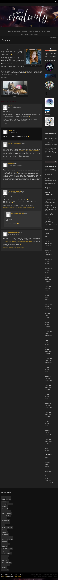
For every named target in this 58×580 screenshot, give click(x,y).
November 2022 (48, 284)
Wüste (8, 565)
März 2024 (47, 266)
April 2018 (47, 398)
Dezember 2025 (48, 243)
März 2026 (47, 236)
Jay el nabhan (4, 541)
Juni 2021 (47, 317)
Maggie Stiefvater (5, 550)
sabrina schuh (4, 558)
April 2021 (47, 322)
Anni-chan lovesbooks (14, 191)
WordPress (4, 576)
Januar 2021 (47, 326)
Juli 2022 (46, 290)
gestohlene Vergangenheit (7, 527)
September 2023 (48, 268)
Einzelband (8, 515)
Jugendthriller (4, 546)
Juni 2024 (47, 261)
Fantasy (3, 522)
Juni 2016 (47, 443)
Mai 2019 (47, 369)
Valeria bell (8, 562)
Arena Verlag (7, 496)
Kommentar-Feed (49, 482)
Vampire (3, 565)
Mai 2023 (47, 272)
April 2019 (47, 371)
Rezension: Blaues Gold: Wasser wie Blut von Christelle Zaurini (50, 204)
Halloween (4, 529)
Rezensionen (17, 31)
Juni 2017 (47, 421)
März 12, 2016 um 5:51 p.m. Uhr (14, 107)
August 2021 (47, 313)
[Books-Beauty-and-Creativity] (29, 6)
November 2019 (48, 358)
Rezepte (48, 31)
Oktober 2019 (48, 360)
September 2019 (48, 362)
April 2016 (47, 448)
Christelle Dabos (5, 501)
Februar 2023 (48, 279)
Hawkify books (5, 534)
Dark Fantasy (9, 504)
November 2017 (48, 410)
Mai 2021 (47, 320)
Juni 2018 (47, 394)
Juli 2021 (46, 315)
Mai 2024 (47, 263)
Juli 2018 (46, 392)
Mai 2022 (47, 295)
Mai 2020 (47, 344)
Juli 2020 (46, 340)
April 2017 (47, 425)
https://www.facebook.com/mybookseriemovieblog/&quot (17, 241)
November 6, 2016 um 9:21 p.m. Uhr (15, 165)
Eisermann (4, 518)
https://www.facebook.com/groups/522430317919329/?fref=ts (18, 207)
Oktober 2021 (48, 308)
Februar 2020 (48, 351)
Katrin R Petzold (5, 548)
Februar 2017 (48, 430)
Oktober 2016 (48, 439)
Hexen (10, 536)
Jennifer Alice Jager (5, 543)
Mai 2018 (47, 396)
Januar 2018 (47, 405)
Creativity (37, 31)
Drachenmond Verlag (6, 511)
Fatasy (8, 522)
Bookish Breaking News (28, 31)
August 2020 (47, 338)
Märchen (3, 553)
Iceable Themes (18, 576)
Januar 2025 (47, 252)
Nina (46, 213)
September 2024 (48, 259)
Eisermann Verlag (5, 520)
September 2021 (48, 311)
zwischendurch (5, 569)
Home (51, 37)
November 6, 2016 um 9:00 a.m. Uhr (15, 145)
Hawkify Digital (5, 536)
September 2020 (48, 335)
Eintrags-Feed (48, 480)
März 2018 (47, 401)
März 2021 (47, 324)
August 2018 (47, 389)
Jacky (10, 130)
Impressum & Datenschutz (26, 34)
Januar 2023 (47, 281)
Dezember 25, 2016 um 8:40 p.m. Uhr (18, 215)
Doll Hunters (4, 506)
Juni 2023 (47, 270)
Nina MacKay (48, 219)
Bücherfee (11, 163)
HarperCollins (4, 532)
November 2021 (48, 306)
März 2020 (47, 349)
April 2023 (47, 275)
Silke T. (10, 106)
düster (3, 515)
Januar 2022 (47, 302)
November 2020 (48, 331)
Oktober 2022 (48, 286)
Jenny (46, 228)
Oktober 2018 (48, 385)
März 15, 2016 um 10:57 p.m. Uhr (14, 132)
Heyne (3, 539)
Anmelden (47, 478)
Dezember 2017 (48, 407)
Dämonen (9, 513)
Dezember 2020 (48, 329)
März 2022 (47, 299)
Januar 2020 (47, 353)
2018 (3, 496)
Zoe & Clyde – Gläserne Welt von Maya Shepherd (50, 209)
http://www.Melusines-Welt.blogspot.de (29, 150)
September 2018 (48, 387)
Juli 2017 (46, 419)
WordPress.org (48, 485)
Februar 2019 (48, 376)
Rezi (7, 555)
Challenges (47, 462)
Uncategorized (48, 471)
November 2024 (48, 254)
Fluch (3, 525)
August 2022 (47, 288)
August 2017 (47, 416)
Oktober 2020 (48, 333)
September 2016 (48, 441)
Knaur (11, 548)
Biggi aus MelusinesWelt (15, 143)
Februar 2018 (48, 403)
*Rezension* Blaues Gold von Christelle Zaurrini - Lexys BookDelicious (50, 199)
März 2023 (47, 277)
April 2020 (47, 347)
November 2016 (48, 437)
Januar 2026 (47, 241)
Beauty (43, 31)
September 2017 (48, 414)
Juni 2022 (47, 293)
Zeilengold (4, 567)
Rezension (47, 466)
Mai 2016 (47, 446)
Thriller (3, 562)
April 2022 (47, 297)
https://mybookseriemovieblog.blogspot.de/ (14, 247)
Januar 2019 (47, 378)
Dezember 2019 (48, 356)
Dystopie (3, 513)
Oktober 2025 (48, 245)
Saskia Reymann (5, 560)
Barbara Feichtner (13, 232)
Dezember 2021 (48, 304)
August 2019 (47, 365)
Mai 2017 (47, 423)
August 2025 (47, 248)
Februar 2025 (48, 250)
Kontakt (36, 34)
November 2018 (48, 383)
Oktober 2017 (48, 412)
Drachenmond (5, 508)
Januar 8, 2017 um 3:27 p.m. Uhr (14, 234)
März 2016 (47, 450)
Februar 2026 (48, 239)
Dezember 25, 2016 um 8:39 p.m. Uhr (15, 192)
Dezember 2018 (48, 380)
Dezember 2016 (48, 434)
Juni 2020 (47, 342)
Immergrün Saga (9, 539)
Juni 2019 (47, 367)
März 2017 (47, 428)
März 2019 (47, 374)
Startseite (10, 31)
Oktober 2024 (48, 257)
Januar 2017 (47, 432)
